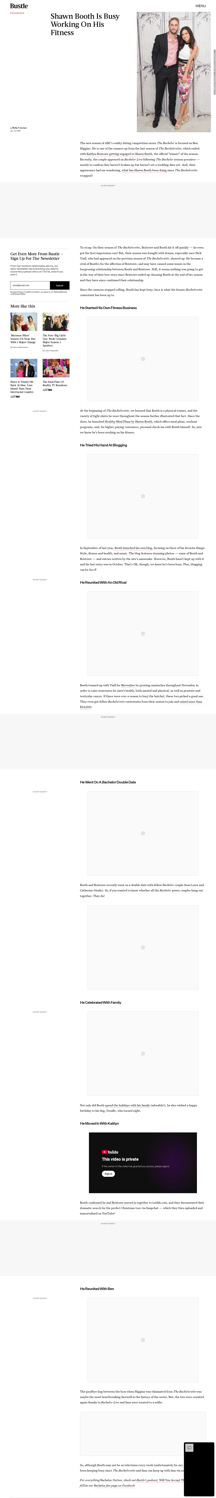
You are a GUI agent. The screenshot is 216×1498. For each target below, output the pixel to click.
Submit (59, 285)
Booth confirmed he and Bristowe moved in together (114, 1202)
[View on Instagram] (143, 359)
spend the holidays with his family (127, 1105)
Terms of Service (60, 292)
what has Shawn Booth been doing (144, 170)
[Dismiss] (210, 1445)
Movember (128, 685)
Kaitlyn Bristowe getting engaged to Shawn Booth (119, 154)
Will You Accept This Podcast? (168, 1480)
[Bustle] (19, 6)
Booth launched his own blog (133, 548)
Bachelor (99, 1485)
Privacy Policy (19, 294)
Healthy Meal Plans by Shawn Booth (128, 421)
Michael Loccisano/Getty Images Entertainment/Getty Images (214, 72)
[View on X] (143, 1434)
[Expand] (187, 1445)
